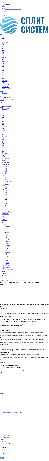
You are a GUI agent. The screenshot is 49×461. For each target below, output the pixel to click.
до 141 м (7, 251)
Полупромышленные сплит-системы (6, 215)
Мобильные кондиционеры (5, 211)
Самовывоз (3, 1)
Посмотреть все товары (15, 225)
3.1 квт (6, 197)
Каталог (1, 34)
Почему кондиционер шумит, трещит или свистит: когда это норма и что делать (10, 412)
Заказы (3, 92)
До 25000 (6, 188)
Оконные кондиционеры (6, 268)
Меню (1, 218)
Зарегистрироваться (8, 106)
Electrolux (6, 178)
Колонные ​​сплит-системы (6, 266)
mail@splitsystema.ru (4, 220)
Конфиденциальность (5, 442)
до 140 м (6, 194)
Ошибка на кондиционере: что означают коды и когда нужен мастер (9, 392)
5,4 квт (6, 172)
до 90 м (6, 168)
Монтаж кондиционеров (6, 4)
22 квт (6, 201)
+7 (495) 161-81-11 (4, 11)
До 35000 (6, 187)
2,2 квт (6, 170)
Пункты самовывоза (4, 441)
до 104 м (6, 169)
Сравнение (3, 271)
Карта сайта (3, 449)
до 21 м (6, 190)
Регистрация (3, 96)
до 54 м (7, 229)
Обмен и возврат (4, 273)
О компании (3, 6)
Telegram (3, 221)
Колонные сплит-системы (5, 436)
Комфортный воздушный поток (9, 181)
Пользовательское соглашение (6, 443)
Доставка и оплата (4, 440)
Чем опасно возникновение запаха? (5, 309)
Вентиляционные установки (7, 270)
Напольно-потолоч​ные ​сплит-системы (7, 212)
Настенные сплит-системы (5, 163)
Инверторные (6, 184)
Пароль (1, 99)
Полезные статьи (4, 446)
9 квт (7, 237)
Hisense (6, 176)
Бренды (3, 2)
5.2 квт (6, 198)
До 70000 (6, 186)
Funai (7, 264)
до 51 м (6, 192)
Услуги (3, 3)
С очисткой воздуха (7, 208)
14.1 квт (6, 200)
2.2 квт (6, 196)
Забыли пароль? (2, 100)
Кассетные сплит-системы (5, 213)
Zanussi (6, 206)
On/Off (6, 183)
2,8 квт (6, 171)
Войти (1, 96)
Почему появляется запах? (3, 308)
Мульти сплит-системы (5, 434)
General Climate (8, 241)
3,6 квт (7, 235)
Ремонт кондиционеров (6, 5)
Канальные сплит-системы (5, 214)
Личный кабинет (4, 275)
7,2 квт (6, 173)
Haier (5, 202)
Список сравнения (4, 93)
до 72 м (7, 230)
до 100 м (6, 193)
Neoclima (6, 179)
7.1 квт (6, 199)
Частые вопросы (4, 447)
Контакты (3, 448)
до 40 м (6, 191)
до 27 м (6, 165)
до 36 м (6, 166)
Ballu (5, 177)
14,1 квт (7, 258)
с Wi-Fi (6, 209)
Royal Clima (6, 204)
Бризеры (3, 216)
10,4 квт (6, 174)
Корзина (3, 272)
